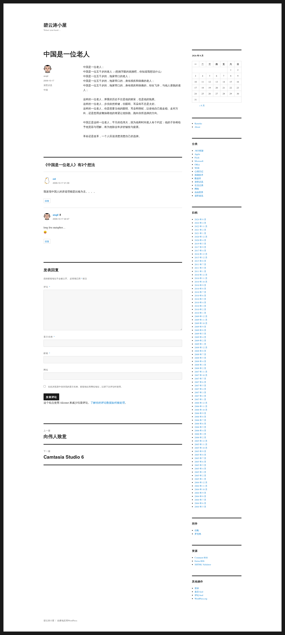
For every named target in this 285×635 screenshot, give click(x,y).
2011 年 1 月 (200, 271)
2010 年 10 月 (201, 281)
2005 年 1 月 (200, 478)
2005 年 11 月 (201, 444)
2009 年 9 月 (200, 326)
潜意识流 (48, 85)
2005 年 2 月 (200, 475)
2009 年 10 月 (201, 323)
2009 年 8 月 (200, 330)
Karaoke (198, 123)
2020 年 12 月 (201, 236)
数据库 (198, 178)
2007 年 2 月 (200, 395)
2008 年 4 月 (200, 361)
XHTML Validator (203, 564)
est (54, 179)
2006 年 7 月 (200, 420)
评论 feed (199, 595)
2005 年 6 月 (200, 461)
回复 (47, 200)
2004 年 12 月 (201, 482)
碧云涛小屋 (55, 24)
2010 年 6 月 (200, 295)
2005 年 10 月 (201, 447)
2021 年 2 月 (200, 229)
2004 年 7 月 (200, 499)
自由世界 (199, 192)
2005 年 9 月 (200, 451)
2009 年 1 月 (200, 343)
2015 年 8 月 (200, 260)
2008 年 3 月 (200, 364)
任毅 (197, 530)
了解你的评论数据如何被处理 (108, 402)
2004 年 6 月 (200, 503)
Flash (197, 157)
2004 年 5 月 (200, 506)
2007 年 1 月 (200, 399)
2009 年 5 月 (200, 333)
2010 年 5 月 (200, 298)
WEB (197, 167)
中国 (46, 89)
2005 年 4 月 (200, 468)
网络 (197, 188)
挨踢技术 (199, 174)
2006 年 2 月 (200, 437)
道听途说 (199, 195)
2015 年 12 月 (201, 257)
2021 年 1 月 (200, 233)
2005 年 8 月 (200, 454)
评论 (47, 286)
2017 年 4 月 (200, 250)
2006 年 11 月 (201, 406)
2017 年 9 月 (200, 247)
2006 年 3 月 (200, 433)
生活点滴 (199, 185)
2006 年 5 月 (200, 427)
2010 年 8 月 (200, 288)
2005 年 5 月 (200, 465)
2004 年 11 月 (201, 485)
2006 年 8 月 (200, 416)
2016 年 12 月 (201, 253)
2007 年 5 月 (200, 385)
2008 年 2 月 (200, 368)
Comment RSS (201, 557)
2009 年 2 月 (200, 340)
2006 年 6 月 (200, 423)
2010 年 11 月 (201, 278)
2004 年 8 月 (200, 496)
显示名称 (49, 336)
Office (197, 164)
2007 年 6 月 (200, 382)
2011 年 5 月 (200, 267)
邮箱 (47, 353)
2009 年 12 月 (201, 316)
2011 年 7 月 (200, 264)
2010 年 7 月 (200, 292)
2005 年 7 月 (200, 458)
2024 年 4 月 (200, 222)
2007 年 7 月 (200, 378)
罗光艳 (198, 533)
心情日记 (199, 171)
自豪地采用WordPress (67, 620)
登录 (197, 588)
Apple (197, 154)
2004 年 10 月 (201, 489)
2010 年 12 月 (201, 274)
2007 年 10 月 (201, 375)
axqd (46, 75)
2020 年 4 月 (200, 240)
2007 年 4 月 (200, 388)
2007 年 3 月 (200, 392)
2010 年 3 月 (200, 305)
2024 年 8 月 (200, 219)
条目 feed (199, 591)
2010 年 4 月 (200, 302)
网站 (46, 369)
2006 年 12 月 (201, 402)
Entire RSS (199, 561)
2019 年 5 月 (200, 243)
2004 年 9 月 (200, 492)
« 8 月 (202, 105)
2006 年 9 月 (200, 413)
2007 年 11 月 (201, 371)
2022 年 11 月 (201, 226)
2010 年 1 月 (200, 312)
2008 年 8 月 (200, 350)
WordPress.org (201, 598)
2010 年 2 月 (200, 309)
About (197, 126)
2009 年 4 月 (200, 337)
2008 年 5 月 (200, 357)
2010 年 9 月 (200, 285)
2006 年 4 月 (200, 430)
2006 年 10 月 (201, 409)
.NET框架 (199, 150)
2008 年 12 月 (201, 347)
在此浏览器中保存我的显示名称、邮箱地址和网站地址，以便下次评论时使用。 (85, 386)
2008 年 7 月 (200, 354)
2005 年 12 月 (201, 440)
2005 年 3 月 (200, 472)
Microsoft (199, 161)
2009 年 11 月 (201, 319)
